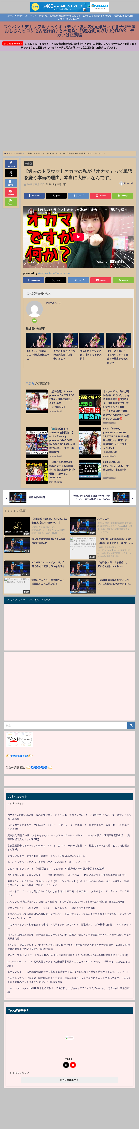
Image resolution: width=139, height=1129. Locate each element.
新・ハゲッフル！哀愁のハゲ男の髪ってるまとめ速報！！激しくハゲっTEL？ (48, 862)
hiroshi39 (128, 183)
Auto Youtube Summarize (54, 273)
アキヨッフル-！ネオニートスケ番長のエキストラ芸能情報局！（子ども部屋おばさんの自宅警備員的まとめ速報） (68, 955)
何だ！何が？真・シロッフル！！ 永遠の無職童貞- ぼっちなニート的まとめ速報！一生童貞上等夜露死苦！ (67, 875)
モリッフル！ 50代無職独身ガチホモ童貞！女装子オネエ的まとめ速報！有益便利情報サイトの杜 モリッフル (68, 972)
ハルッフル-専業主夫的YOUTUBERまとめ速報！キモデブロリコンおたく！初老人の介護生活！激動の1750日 (65, 901)
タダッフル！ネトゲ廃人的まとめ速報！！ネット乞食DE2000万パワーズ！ (47, 856)
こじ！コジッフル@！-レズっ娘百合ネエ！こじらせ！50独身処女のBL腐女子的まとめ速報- (56, 868)
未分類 (28, 163)
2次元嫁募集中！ (69, 1080)
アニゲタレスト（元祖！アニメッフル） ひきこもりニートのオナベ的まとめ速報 (51, 908)
